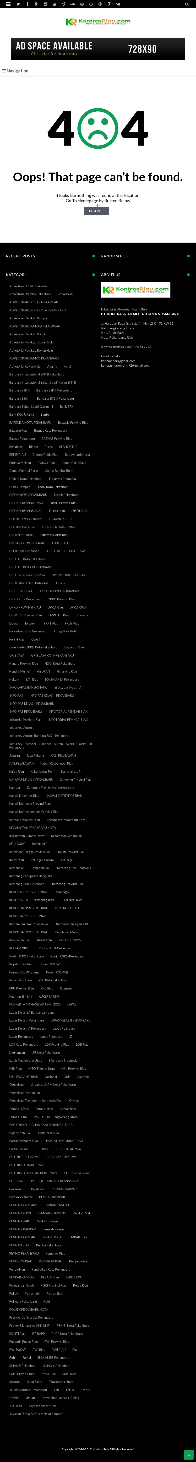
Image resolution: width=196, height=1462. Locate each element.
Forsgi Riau (17, 639)
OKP (67, 1077)
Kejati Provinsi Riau (71, 852)
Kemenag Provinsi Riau (68, 884)
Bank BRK (66, 406)
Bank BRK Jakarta (21, 414)
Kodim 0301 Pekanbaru (55, 948)
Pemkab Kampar (21, 1197)
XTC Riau (15, 1406)
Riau (75, 1350)
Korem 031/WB (57, 972)
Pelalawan (38, 1189)
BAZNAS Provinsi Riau (57, 438)
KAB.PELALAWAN (21, 763)
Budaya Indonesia (77, 455)
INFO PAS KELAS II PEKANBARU (52, 695)
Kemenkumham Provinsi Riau (29, 924)
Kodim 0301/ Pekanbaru (26, 956)
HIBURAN (43, 671)
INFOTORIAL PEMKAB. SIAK (68, 720)
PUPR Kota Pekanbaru (67, 1334)
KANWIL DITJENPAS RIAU (64, 796)
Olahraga (83, 1077)
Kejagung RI (40, 844)
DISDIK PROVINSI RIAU (26, 511)
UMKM (14, 1398)
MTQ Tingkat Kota (41, 1069)
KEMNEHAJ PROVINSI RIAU (28, 932)
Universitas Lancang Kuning (60, 1398)
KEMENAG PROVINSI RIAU (28, 892)
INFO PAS (16, 695)
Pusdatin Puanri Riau (23, 1341)
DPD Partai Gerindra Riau (27, 575)
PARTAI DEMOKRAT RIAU (64, 1141)
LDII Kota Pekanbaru (23, 1044)
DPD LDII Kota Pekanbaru (27, 559)
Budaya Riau (46, 463)
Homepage (96, 210)
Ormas (74, 1101)
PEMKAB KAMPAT (57, 1205)
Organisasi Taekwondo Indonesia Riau (35, 1101)
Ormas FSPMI (19, 1109)
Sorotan (15, 1382)
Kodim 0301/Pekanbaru (67, 956)
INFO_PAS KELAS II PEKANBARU (31, 704)
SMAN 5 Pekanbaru (23, 1366)
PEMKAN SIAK (19, 1245)
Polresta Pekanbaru (23, 1301)
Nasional (51, 1077)
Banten (45, 414)
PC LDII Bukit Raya (68, 1149)
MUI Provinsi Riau (73, 1069)
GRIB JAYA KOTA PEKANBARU (52, 655)
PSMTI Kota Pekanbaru (73, 1325)
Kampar (14, 787)
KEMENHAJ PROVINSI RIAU (28, 908)
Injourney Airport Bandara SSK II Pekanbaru (39, 736)
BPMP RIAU (17, 455)
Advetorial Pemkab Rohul (27, 334)
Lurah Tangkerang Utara (26, 1060)
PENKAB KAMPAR (21, 1277)
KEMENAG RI (18, 900)
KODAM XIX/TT (20, 948)
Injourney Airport (21, 727)
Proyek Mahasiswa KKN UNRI (29, 1325)
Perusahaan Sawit (21, 1285)
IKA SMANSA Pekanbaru (62, 679)
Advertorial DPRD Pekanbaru (29, 286)
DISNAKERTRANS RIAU (58, 527)
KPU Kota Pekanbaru (53, 980)
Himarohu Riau (67, 671)
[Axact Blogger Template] (98, 25)
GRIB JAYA (16, 655)
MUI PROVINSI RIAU (23, 1077)
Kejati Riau (16, 860)
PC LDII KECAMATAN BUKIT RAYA (33, 1173)
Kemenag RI (62, 892)
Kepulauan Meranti (68, 932)
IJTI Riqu (32, 679)
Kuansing (66, 988)
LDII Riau (82, 1044)
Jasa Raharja (35, 755)
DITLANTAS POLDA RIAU (27, 543)
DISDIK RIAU (80, 511)
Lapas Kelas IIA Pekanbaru (27, 1028)
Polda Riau (80, 1285)
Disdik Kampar (19, 487)
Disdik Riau (57, 511)
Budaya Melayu (20, 463)
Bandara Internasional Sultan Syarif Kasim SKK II (42, 382)
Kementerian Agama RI (72, 924)
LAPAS (71, 1004)
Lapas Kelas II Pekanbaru (26, 1020)
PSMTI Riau (17, 1334)
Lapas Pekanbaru (21, 1036)
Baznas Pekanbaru (22, 438)
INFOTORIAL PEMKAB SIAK (68, 711)
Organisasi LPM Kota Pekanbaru (53, 1085)
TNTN (69, 1390)
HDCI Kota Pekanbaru (60, 663)
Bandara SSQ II (19, 398)
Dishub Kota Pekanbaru (25, 519)
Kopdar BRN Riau (21, 964)
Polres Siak (54, 1293)
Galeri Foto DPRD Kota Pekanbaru (33, 647)
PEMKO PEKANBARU (24, 1253)
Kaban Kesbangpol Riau (56, 763)
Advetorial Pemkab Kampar (28, 318)
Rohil (12, 1357)
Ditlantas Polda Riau (54, 535)
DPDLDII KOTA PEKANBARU (29, 583)
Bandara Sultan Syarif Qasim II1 (31, 406)
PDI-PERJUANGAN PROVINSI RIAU (56, 1181)
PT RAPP (38, 1334)
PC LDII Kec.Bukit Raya (60, 1157)
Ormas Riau (68, 1109)
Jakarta (14, 755)
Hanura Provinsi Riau (23, 663)
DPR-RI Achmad (20, 591)
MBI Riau (15, 1069)
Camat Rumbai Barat (23, 471)
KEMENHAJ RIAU (67, 908)
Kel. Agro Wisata (42, 860)
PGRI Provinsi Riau (53, 1285)
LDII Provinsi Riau (57, 1044)
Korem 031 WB (50, 964)
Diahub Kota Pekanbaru (26, 479)
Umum (30, 1398)
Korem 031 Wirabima (24, 972)
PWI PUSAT (17, 1350)
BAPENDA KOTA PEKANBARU (30, 422)
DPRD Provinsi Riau (61, 599)
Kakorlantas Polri (42, 771)
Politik (13, 1293)
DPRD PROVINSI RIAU (25, 607)
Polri (47, 1301)
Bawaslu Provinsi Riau (73, 422)
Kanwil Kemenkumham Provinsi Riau (34, 812)
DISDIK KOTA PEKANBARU (28, 495)
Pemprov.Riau (78, 1261)
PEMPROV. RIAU (50, 1261)
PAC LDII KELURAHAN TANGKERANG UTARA (41, 1125)
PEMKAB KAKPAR (64, 1189)
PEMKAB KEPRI (20, 1213)
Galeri (35, 639)
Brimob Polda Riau (45, 455)
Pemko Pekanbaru (49, 1245)
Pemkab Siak (82, 1213)
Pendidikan (17, 1269)
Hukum (14, 679)
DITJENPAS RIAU (21, 535)
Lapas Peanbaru (64, 1028)
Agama (52, 366)
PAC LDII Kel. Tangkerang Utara (56, 1117)
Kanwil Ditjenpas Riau (24, 796)
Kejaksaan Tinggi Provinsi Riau (30, 852)
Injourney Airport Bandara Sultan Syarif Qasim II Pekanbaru (50, 746)
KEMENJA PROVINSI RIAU (27, 916)
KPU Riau (47, 988)
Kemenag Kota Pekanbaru (27, 884)
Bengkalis (15, 447)
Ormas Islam (44, 1109)
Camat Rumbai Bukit (59, 471)
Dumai (13, 623)
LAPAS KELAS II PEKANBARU (71, 1020)
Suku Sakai (34, 1382)
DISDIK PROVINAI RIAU (26, 503)
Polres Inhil (32, 1293)
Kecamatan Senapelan (66, 836)
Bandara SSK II (19, 390)
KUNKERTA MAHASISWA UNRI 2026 (35, 1004)
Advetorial (65, 294)
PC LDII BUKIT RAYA (23, 1157)
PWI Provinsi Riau (56, 1341)
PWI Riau (39, 1350)
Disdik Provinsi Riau (63, 503)
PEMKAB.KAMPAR (22, 1237)
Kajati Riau (16, 771)
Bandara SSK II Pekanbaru (54, 390)
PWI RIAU (59, 1350)
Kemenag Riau (44, 900)
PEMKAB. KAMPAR (22, 1229)
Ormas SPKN (18, 1117)
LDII (72, 1036)
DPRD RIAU (78, 607)
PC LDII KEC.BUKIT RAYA (26, 1165)
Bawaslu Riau (18, 430)
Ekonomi (31, 623)
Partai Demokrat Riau (24, 1141)
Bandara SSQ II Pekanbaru (55, 398)
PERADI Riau (50, 1277)
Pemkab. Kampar (48, 1221)
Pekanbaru (16, 1189)
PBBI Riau (41, 1149)
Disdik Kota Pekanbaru (53, 487)
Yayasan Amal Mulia (42, 1406)
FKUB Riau (72, 623)
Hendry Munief (19, 671)
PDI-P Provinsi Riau (77, 1173)
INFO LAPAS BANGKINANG (28, 687)
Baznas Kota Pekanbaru (50, 430)
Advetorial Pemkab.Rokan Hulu (31, 350)
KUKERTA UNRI (49, 996)
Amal (67, 366)
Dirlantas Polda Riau (63, 479)
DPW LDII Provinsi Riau (25, 615)
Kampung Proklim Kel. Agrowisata (50, 787)
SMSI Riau (49, 1374)
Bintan (33, 447)
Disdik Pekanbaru (66, 495)
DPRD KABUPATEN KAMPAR (58, 591)
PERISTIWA (73, 1277)
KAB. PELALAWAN (63, 755)
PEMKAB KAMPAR (52, 1197)
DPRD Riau (55, 607)
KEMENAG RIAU (72, 900)
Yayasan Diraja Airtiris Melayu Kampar (36, 1414)
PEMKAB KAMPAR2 (23, 1205)
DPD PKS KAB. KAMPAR (68, 575)
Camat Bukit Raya (73, 463)
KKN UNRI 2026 (70, 940)
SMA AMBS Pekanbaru (53, 1357)
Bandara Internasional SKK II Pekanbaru (37, 374)
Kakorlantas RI (71, 771)
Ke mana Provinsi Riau (24, 820)
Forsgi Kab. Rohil (65, 631)
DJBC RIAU (60, 543)
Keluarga (66, 860)
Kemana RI (16, 868)
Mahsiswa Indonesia (63, 1060)
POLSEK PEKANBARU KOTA (28, 1309)
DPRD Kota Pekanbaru (25, 599)
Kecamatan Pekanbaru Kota (66, 820)
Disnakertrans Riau (22, 527)
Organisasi (16, 1085)
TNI (56, 1390)
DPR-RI (61, 583)
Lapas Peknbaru (51, 1036)
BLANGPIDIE (68, 447)
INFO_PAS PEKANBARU (25, 711)
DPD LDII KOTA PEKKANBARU (30, 567)
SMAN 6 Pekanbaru (57, 1366)
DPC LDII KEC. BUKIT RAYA (66, 551)
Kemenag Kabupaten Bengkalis (30, 876)
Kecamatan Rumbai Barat (26, 836)
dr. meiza (82, 615)
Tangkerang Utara (61, 1382)
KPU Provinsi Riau (21, 988)
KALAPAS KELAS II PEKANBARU (31, 780)
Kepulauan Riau (20, 940)
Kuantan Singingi (20, 996)
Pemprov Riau (55, 1253)
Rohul (27, 1357)
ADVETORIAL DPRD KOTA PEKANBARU (37, 310)
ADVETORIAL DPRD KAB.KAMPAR (33, 302)
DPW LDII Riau (59, 615)
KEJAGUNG (17, 844)
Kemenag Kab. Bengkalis (74, 868)
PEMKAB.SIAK (77, 1237)
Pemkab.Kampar (54, 1229)
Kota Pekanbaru (20, 980)
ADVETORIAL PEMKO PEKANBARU (34, 358)
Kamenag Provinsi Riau (76, 780)
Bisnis (49, 447)
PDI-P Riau (16, 1181)
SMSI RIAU (69, 1374)
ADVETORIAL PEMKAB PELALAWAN (34, 326)
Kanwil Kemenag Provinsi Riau (30, 803)
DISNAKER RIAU (60, 519)
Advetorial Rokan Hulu (25, 366)
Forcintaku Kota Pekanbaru (28, 631)
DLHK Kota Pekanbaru (24, 551)
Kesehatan (44, 940)
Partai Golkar (18, 1149)
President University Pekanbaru (31, 1317)
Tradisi (85, 1390)
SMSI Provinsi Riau (22, 1374)
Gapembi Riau (74, 647)
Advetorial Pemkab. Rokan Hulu (31, 342)
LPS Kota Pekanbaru (46, 1052)
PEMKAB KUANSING (52, 1213)
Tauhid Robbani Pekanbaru (28, 1390)
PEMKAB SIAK (19, 1221)
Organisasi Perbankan (24, 1093)
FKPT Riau (51, 623)
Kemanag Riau (40, 868)
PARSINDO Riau (49, 1133)
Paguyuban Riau (20, 1133)
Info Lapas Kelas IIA (68, 687)
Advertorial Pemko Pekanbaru (30, 294)
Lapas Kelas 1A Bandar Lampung (31, 1012)
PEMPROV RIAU (20, 1261)
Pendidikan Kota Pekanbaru (51, 1269)
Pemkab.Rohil (51, 1237)
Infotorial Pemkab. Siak (25, 720)
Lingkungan (17, 1052)
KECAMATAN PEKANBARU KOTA (32, 828)
